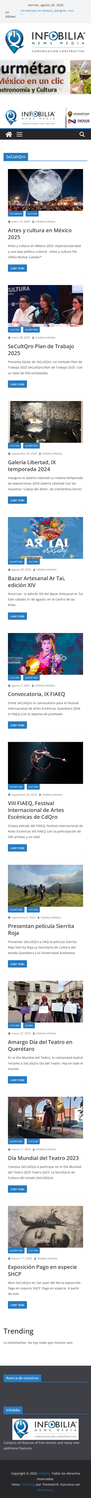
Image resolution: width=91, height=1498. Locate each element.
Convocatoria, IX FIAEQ (36, 694)
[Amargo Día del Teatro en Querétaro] (45, 1002)
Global (29, 1025)
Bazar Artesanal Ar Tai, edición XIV (36, 581)
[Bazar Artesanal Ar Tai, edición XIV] (45, 538)
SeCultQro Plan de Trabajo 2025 (41, 349)
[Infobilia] (45, 110)
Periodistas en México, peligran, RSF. (47, 12)
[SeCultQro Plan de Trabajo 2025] (45, 306)
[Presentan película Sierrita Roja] (45, 886)
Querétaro (31, 329)
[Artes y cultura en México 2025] (45, 190)
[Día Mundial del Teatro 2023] (45, 1118)
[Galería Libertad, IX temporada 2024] (45, 422)
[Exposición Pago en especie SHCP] (45, 1227)
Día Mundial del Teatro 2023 (43, 1158)
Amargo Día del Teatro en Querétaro (40, 1045)
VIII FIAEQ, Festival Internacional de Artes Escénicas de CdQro (36, 809)
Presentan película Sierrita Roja (41, 929)
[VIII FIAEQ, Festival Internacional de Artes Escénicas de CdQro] (45, 763)
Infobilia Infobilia (45, 221)
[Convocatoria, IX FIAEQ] (45, 654)
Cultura (32, 213)
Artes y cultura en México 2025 (40, 233)
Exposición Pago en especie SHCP (42, 1270)
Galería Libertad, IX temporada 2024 (32, 465)
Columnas (16, 213)
